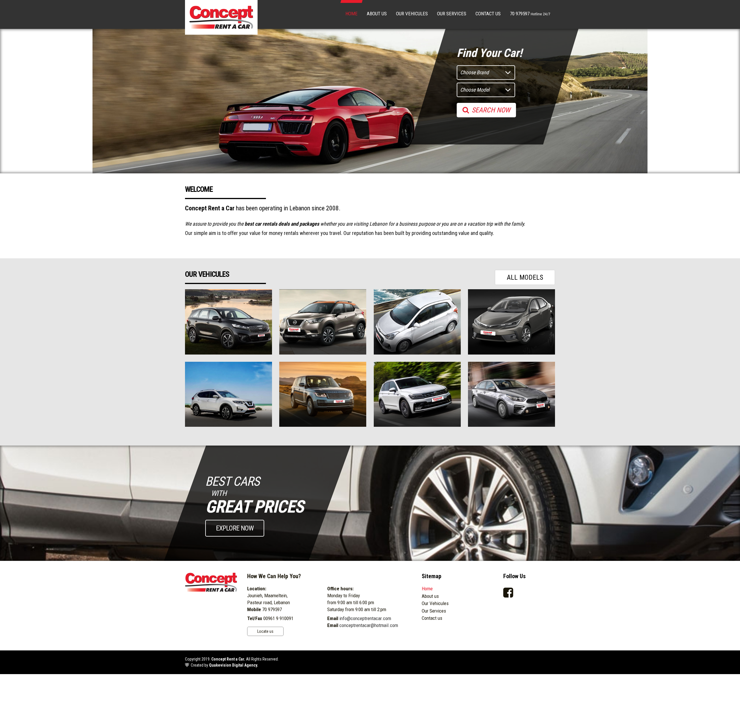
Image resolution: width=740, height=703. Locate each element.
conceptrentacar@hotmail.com (368, 625)
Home (351, 13)
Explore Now (235, 528)
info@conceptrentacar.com (365, 618)
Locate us (265, 631)
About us (377, 13)
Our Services (451, 13)
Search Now (491, 110)
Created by (224, 665)
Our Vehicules (412, 13)
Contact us (488, 13)
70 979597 (530, 13)
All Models (525, 277)
